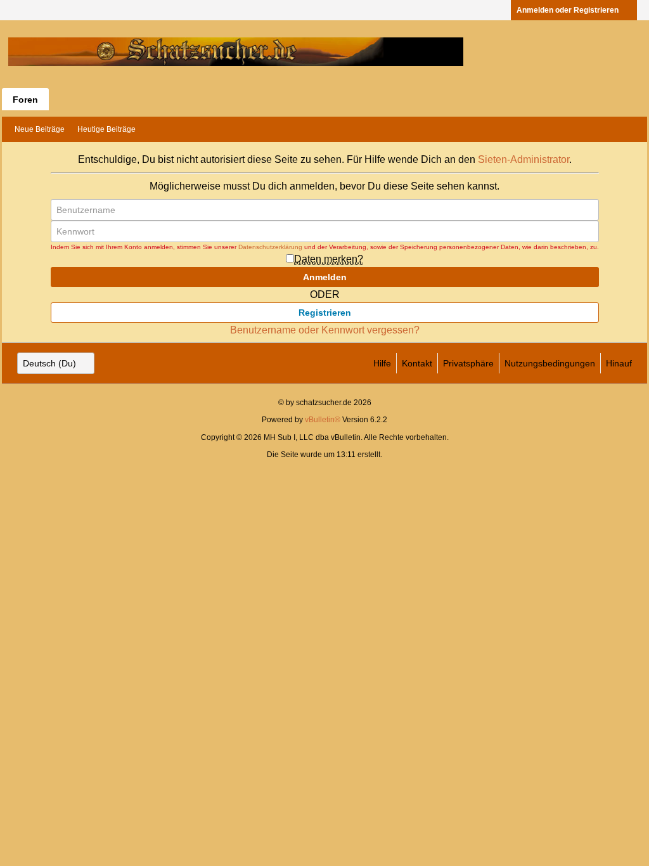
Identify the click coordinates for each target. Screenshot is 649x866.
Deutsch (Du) (49, 363)
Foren (25, 99)
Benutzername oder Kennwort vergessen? (325, 330)
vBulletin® (322, 419)
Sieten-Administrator (523, 159)
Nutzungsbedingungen (549, 363)
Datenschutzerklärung (270, 246)
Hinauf (619, 363)
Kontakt (417, 363)
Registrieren (325, 312)
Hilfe (382, 363)
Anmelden (325, 277)
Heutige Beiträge (106, 129)
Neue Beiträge (40, 129)
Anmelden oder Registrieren (568, 10)
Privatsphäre (468, 363)
